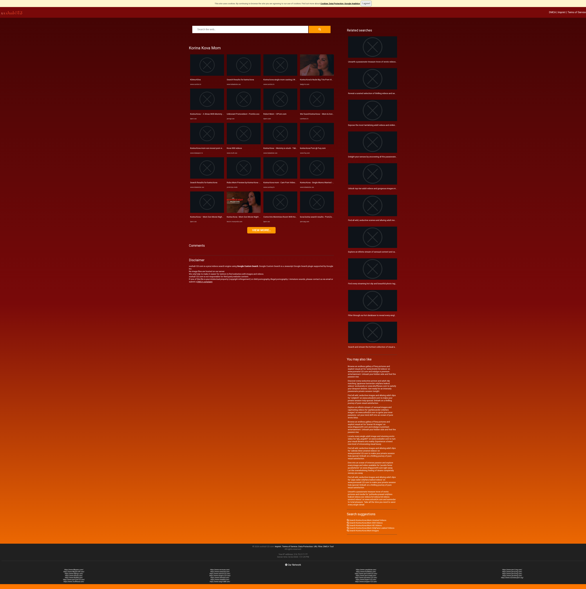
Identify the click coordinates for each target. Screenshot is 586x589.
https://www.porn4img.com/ (512, 576)
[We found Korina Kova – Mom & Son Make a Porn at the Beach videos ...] (317, 109)
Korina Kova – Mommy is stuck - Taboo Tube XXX (285, 148)
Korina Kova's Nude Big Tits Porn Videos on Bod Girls (324, 79)
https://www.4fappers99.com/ (73, 572)
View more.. (261, 230)
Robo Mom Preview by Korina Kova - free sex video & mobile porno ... (258, 182)
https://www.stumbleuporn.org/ (512, 578)
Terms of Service (577, 12)
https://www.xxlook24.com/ (219, 580)
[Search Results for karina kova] (207, 178)
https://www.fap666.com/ (74, 578)
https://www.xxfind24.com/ (219, 578)
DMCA (552, 12)
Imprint (562, 12)
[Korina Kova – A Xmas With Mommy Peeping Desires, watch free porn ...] (207, 109)
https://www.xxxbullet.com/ (220, 572)
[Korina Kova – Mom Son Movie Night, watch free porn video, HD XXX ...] (207, 212)
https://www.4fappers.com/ (73, 570)
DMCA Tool (328, 546)
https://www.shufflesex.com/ (73, 582)
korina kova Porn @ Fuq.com (313, 148)
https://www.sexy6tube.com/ (366, 570)
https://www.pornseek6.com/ (366, 576)
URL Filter (318, 546)
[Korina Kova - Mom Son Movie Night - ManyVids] (244, 212)
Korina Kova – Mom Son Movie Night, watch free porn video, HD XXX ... (221, 217)
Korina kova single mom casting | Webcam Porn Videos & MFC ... (292, 79)
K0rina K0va (195, 79)
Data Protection (305, 546)
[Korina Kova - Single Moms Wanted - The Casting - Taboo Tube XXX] (317, 178)
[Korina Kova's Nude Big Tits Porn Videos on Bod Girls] (317, 75)
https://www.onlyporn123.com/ (366, 582)
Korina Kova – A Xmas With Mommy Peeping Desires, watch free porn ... (222, 114)
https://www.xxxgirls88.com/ (220, 582)
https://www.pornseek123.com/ (366, 574)
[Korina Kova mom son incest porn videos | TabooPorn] (207, 143)
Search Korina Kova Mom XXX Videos (366, 523)
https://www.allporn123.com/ (366, 580)
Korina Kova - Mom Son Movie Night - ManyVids (248, 217)
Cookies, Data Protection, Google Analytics (340, 3)
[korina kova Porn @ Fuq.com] (317, 143)
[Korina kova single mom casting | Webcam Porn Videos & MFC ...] (280, 75)
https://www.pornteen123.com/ (366, 578)
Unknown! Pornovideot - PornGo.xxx (243, 114)
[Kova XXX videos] (244, 143)
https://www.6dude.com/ (74, 576)
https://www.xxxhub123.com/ (220, 574)
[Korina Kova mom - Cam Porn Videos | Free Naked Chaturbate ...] (280, 178)
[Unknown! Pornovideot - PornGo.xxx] (244, 109)
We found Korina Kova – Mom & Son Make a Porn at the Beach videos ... (332, 114)
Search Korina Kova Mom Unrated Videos (367, 520)
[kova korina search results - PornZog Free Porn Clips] (317, 212)
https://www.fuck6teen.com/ (366, 572)
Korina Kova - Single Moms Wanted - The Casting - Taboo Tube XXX (330, 182)
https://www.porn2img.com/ (512, 572)
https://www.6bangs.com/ (74, 574)
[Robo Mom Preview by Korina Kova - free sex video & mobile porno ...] (244, 178)
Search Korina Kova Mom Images (364, 530)
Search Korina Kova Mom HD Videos (365, 525)
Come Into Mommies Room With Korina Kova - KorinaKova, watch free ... (295, 217)
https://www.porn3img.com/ (512, 574)
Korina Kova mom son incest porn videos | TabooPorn (214, 148)
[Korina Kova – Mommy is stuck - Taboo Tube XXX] (280, 143)
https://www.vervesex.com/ (220, 570)
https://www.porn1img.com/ (512, 570)
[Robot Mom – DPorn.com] (280, 109)
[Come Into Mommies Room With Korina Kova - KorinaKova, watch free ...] (280, 212)
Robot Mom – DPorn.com (274, 114)
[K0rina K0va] (207, 75)
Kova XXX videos (234, 148)
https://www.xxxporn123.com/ (220, 576)
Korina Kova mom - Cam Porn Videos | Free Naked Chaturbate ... (292, 182)
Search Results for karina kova (203, 182)
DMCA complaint (204, 281)
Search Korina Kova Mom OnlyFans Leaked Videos (371, 528)
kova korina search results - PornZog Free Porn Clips (323, 217)
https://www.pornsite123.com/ (74, 580)
